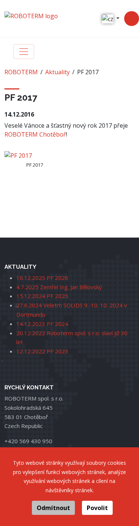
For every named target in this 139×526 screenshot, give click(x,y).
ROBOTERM (21, 72)
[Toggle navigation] (23, 51)
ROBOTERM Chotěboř (35, 134)
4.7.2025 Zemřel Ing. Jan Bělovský (59, 287)
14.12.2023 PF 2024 (42, 323)
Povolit (97, 508)
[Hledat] (131, 18)
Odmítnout (53, 508)
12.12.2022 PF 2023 (42, 351)
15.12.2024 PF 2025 (42, 296)
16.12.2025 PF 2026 (42, 277)
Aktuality (57, 72)
